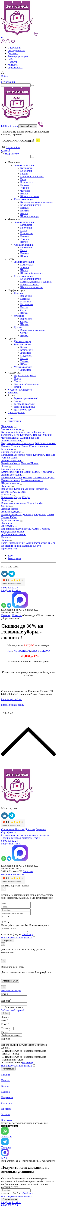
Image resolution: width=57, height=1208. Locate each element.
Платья (24, 358)
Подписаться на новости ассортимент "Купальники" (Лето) (23, 1058)
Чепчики (25, 190)
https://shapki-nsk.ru (11, 699)
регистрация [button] (8, 82)
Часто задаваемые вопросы (34, 835)
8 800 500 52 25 (9, 126)
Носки (17, 387)
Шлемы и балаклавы (31, 273)
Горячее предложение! (26, 398)
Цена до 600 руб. (23, 409)
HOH (9, 650)
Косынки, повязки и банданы (36, 281)
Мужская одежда (23, 367)
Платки (24, 307)
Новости (12, 61)
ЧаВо (10, 59)
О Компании (14, 47)
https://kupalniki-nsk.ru (12, 704)
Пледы (17, 378)
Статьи (36, 838)
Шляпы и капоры (29, 216)
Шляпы (24, 256)
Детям (4, 466)
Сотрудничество (16, 50)
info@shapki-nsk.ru (11, 590)
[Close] (3, 889)
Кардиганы (26, 355)
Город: (5, 1032)
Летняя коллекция (23, 199)
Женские (18, 293)
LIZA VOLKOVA (40, 650)
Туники (24, 361)
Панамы (24, 207)
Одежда (5, 506)
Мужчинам (7, 449)
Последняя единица (24, 406)
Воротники (26, 296)
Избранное (12, 153)
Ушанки (24, 188)
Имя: (4, 1020)
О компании (8, 829)
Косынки (25, 298)
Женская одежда (23, 344)
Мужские (19, 315)
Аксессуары (7, 525)
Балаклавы (26, 168)
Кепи (23, 179)
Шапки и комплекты (31, 287)
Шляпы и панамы (29, 196)
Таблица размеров (11, 838)
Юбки (23, 364)
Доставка (13, 53)
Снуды (24, 310)
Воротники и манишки (32, 330)
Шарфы (24, 313)
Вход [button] (10, 418)
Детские (18, 327)
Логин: (6, 1017)
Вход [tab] (4, 990)
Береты (24, 173)
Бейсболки (26, 170)
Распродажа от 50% (24, 404)
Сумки (17, 381)
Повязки (24, 185)
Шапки (24, 193)
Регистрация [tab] (14, 990)
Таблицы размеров (18, 56)
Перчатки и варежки (25, 375)
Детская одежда (22, 341)
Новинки (13, 392)
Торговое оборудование (27, 384)
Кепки (23, 230)
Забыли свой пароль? (12, 1010)
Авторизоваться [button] (10, 981)
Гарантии (41, 829)
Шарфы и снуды (10, 483)
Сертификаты (15, 67)
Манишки (25, 301)
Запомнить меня (14, 1007)
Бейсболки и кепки (30, 205)
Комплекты (26, 182)
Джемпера (25, 352)
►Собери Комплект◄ (20, 389)
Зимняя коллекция (24, 165)
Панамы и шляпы (29, 284)
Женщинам (7, 426)
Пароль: (6, 1038)
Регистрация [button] (14, 421)
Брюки (24, 347)
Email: (5, 1024)
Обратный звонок (28, 126)
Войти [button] (4, 76)
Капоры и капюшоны (32, 176)
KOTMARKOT (22, 650)
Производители (16, 412)
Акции (17, 401)
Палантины (26, 304)
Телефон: (7, 1028)
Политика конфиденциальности (17, 873)
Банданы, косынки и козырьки (36, 202)
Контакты (13, 64)
